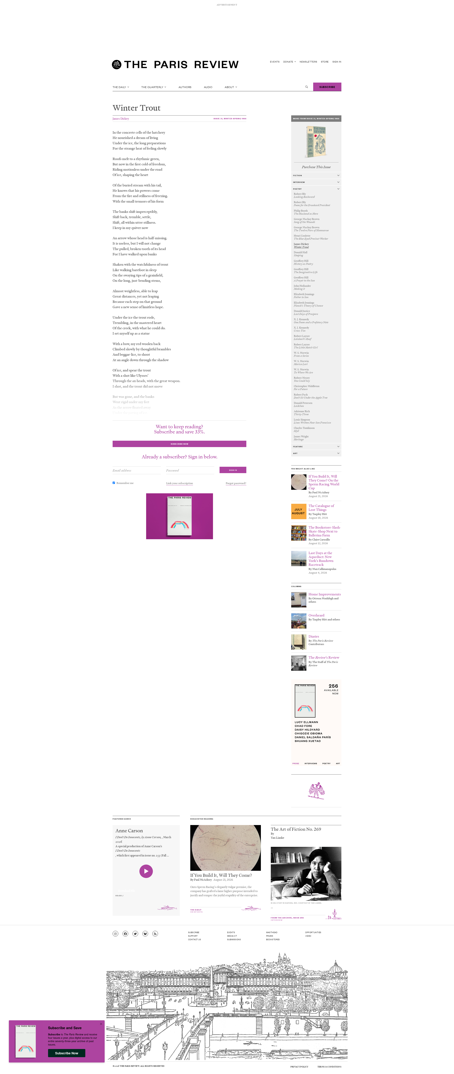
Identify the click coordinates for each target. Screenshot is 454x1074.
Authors (185, 87)
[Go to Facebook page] (125, 934)
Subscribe (327, 87)
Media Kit (232, 935)
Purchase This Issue (316, 167)
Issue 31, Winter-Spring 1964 (230, 118)
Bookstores (273, 939)
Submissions (234, 939)
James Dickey (121, 118)
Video (308, 935)
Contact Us (194, 939)
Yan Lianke (277, 837)
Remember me (125, 483)
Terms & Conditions (329, 1066)
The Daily (120, 87)
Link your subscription (179, 483)
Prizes (269, 935)
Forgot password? (236, 483)
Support (193, 935)
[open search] (306, 87)
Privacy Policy (299, 1066)
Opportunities (313, 932)
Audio (208, 87)
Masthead (272, 932)
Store (325, 61)
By (272, 833)
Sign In (337, 61)
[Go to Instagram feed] (115, 934)
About (230, 87)
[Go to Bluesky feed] (145, 934)
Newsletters (308, 61)
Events (275, 61)
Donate (288, 61)
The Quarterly (152, 87)
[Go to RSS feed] (155, 934)
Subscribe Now (66, 1053)
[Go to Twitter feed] (135, 934)
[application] (146, 888)
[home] (175, 65)
